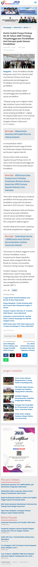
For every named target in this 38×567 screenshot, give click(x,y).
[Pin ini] (18, 355)
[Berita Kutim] (10, 2)
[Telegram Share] (25, 355)
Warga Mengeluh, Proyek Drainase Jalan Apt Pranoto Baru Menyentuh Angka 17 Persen (17, 305)
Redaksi (15, 562)
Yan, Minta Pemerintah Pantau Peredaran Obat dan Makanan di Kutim (27, 345)
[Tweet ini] (12, 355)
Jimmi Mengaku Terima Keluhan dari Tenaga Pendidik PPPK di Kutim (10, 345)
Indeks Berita (24, 562)
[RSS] (19, 336)
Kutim (14, 290)
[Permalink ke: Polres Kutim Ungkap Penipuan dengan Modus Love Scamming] (8, 417)
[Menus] (35, 2)
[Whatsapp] (6, 360)
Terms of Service (6, 564)
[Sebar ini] (6, 355)
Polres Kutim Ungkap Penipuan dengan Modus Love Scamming (24, 416)
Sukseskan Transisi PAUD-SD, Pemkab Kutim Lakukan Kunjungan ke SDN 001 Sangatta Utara (17, 318)
